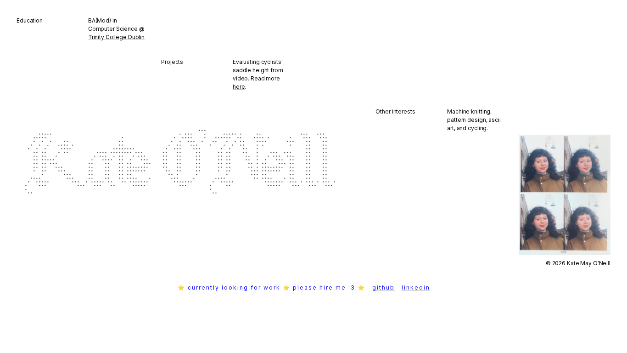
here (239, 86)
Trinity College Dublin (116, 37)
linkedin (427, 287)
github (395, 287)
